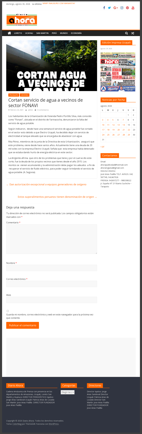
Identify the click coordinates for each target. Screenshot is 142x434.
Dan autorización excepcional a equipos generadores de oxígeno (46, 184)
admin (30, 110)
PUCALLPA (14, 95)
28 (124, 134)
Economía (76, 33)
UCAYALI (24, 95)
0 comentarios (43, 110)
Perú (54, 33)
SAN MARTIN (42, 33)
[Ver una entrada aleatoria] (133, 33)
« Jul (102, 146)
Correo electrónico (16, 279)
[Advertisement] (71, 357)
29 (129, 134)
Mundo (64, 33)
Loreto (18, 33)
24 (103, 134)
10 (103, 125)
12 (113, 125)
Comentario (13, 222)
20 (118, 129)
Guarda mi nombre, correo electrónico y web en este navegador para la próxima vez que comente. (49, 316)
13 (118, 125)
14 (124, 125)
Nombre (11, 263)
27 (118, 134)
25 (108, 134)
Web (8, 295)
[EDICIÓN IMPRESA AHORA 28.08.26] (118, 91)
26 (113, 134)
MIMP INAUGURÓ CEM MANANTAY (59, 4)
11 (108, 125)
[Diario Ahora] (9, 33)
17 (103, 129)
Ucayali (29, 33)
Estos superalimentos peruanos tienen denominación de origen (57, 196)
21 (124, 129)
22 (129, 129)
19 (113, 129)
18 (108, 129)
